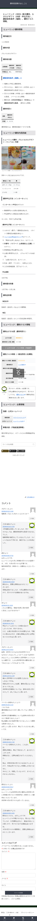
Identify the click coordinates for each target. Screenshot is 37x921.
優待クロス (20, 394)
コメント (5, 851)
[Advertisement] (18, 475)
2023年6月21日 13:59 (7, 511)
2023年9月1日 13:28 (7, 605)
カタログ (6, 451)
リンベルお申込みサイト (12, 237)
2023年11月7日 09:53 (7, 649)
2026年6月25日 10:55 (8, 813)
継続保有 (13, 451)
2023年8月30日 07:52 (7, 555)
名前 (4, 872)
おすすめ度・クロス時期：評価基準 (19, 348)
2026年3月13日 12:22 (7, 705)
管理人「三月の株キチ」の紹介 (9, 914)
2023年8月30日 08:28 (8, 582)
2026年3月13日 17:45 (8, 742)
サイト (4, 885)
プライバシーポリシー (27, 912)
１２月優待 (21, 364)
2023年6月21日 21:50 (8, 526)
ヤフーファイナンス (18, 417)
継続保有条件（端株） (11, 78)
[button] (33, 444)
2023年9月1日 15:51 (8, 623)
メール (5, 878)
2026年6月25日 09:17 (7, 787)
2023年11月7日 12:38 (8, 676)
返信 (32, 518)
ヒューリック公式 (18, 421)
